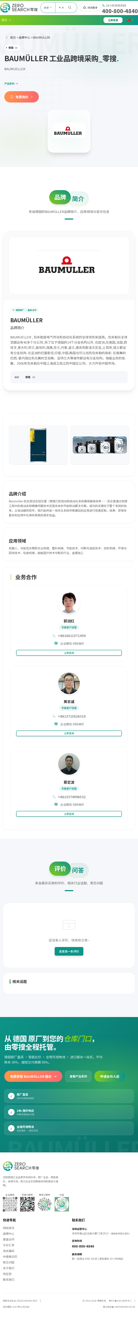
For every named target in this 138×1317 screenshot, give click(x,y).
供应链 (7, 1274)
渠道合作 (8, 1239)
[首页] (18, 8)
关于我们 (8, 1268)
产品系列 (11, 83)
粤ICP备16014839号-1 (120, 1300)
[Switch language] (130, 20)
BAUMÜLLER (41, 37)
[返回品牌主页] (69, 131)
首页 (13, 37)
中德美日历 (10, 1256)
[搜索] (70, 7)
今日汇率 (8, 1245)
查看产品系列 (78, 1076)
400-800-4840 (120, 11)
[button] (6, 20)
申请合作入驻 (109, 1076)
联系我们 (8, 1279)
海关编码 (8, 1251)
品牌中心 (24, 37)
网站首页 (8, 1228)
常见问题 (8, 1262)
